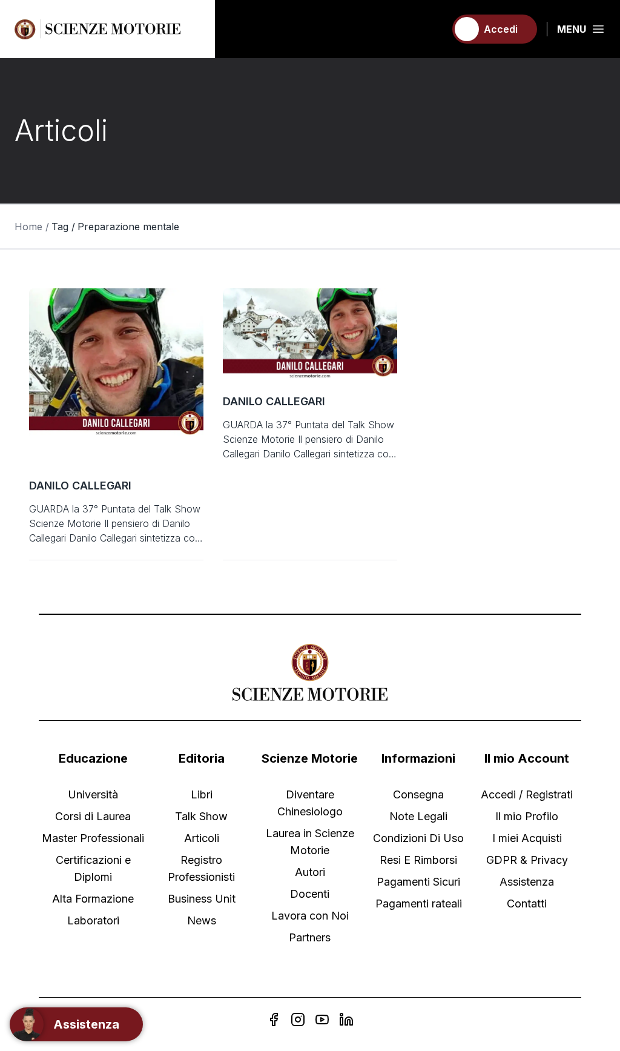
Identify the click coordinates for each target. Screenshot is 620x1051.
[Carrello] (430, 29)
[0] (430, 29)
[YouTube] (322, 1019)
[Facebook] (273, 1019)
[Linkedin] (346, 1019)
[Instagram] (298, 1019)
